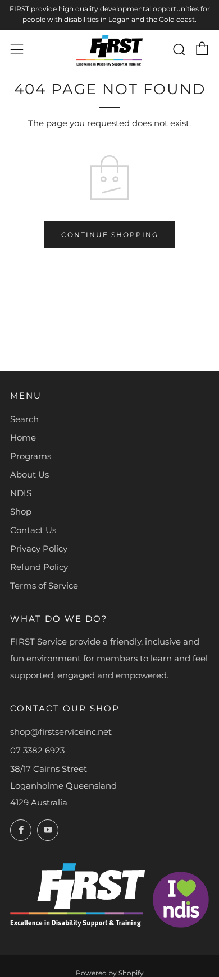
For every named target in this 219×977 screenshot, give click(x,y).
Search (24, 419)
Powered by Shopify (110, 973)
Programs (30, 456)
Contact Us (33, 530)
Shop (20, 511)
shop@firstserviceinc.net (61, 731)
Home (23, 437)
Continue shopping (109, 234)
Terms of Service (44, 585)
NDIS (20, 493)
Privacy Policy (38, 548)
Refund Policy (39, 567)
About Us (29, 474)
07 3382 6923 (37, 750)
